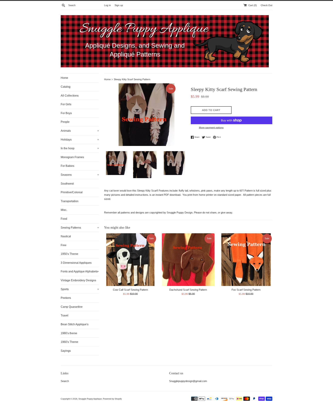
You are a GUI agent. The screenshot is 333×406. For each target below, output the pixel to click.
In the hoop (80, 148)
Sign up (119, 5)
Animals (80, 130)
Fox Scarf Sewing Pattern (246, 289)
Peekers (66, 297)
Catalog (65, 86)
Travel (64, 315)
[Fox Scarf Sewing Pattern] (246, 259)
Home (64, 77)
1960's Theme (69, 341)
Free (63, 245)
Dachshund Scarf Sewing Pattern (188, 289)
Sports (80, 289)
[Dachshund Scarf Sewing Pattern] (188, 259)
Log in (107, 5)
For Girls (66, 104)
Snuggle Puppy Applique (90, 399)
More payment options (211, 127)
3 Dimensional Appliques (76, 262)
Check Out (266, 5)
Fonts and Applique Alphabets (80, 271)
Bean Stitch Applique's (74, 324)
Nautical (66, 236)
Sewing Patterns (80, 227)
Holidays (80, 139)
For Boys (66, 113)
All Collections (70, 95)
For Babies (67, 165)
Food (64, 218)
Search (65, 381)
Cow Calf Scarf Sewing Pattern (130, 289)
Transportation (69, 201)
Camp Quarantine (72, 306)
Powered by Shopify (112, 399)
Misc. (64, 209)
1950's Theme (69, 253)
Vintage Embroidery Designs (78, 280)
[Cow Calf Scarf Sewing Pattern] (130, 259)
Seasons (80, 174)
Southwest (67, 183)
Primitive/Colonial (72, 192)
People (65, 121)
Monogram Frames (72, 157)
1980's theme (69, 333)
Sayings (66, 350)
